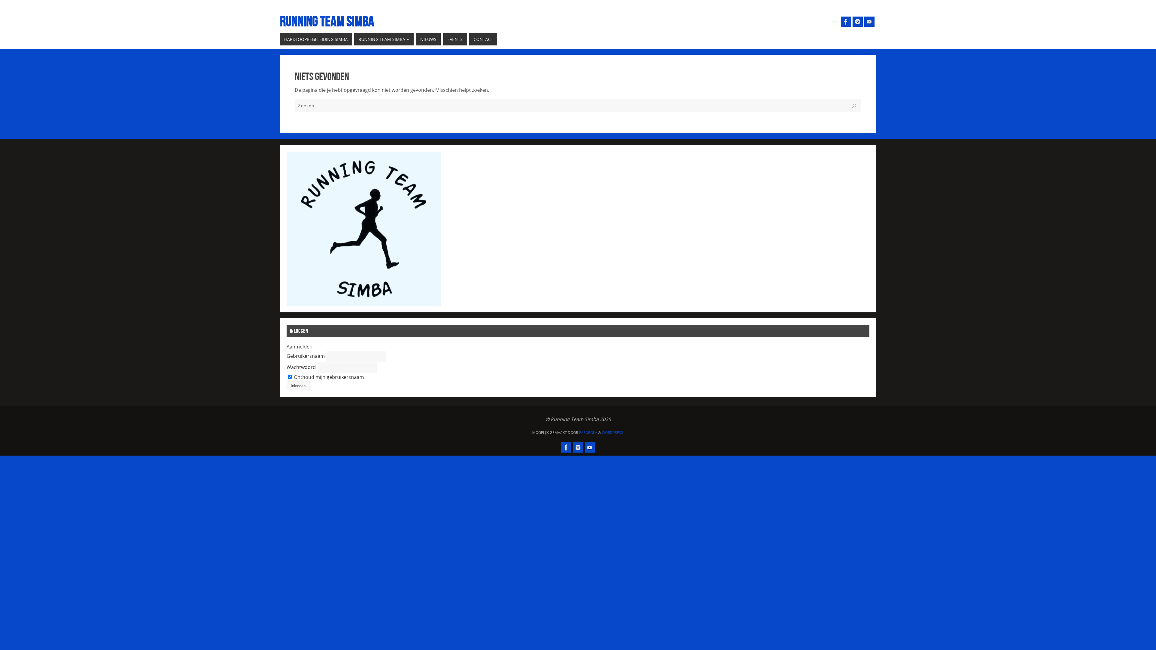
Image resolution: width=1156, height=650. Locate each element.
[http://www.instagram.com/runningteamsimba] (858, 22)
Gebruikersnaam (306, 356)
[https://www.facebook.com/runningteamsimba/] (846, 22)
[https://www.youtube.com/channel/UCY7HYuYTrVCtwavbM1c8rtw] (869, 22)
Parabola (588, 432)
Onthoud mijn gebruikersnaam (328, 377)
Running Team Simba (327, 21)
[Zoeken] (854, 106)
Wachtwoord (301, 367)
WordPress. (613, 432)
